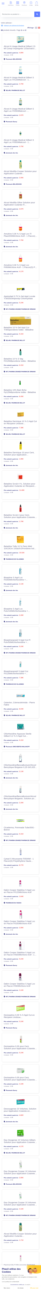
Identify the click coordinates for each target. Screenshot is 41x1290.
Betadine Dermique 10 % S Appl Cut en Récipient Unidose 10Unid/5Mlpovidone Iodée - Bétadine (18, 422)
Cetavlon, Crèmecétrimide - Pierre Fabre (20, 703)
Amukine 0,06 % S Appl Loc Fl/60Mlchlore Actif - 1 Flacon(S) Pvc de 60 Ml (19, 266)
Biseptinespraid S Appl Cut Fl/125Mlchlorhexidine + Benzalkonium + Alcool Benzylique (19, 672)
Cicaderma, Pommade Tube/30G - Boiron (20, 828)
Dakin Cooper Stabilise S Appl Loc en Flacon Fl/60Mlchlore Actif (19, 985)
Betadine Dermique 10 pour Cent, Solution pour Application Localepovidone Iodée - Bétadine (19, 453)
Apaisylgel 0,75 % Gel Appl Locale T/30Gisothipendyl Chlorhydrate (19, 297)
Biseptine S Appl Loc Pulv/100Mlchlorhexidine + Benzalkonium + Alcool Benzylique (19, 610)
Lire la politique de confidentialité (10, 1281)
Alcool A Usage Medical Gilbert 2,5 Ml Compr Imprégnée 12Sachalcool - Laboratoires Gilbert (20, 47)
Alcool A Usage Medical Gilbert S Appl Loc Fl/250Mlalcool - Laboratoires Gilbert (19, 110)
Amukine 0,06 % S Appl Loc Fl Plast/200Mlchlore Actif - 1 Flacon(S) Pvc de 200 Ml (17, 235)
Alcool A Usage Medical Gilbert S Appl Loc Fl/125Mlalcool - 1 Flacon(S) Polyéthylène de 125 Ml (19, 78)
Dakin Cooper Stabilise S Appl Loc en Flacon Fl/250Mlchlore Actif (19, 922)
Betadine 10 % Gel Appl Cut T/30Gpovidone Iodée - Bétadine (19, 328)
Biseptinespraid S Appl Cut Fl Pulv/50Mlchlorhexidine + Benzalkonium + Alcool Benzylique (19, 641)
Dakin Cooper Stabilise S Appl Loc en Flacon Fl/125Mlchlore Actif (19, 891)
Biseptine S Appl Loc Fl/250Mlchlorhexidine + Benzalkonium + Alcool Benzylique (19, 578)
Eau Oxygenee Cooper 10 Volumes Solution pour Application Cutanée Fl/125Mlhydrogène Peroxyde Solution (20, 1172)
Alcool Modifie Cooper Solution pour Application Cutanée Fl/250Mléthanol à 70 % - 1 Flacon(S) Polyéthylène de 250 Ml (19, 172)
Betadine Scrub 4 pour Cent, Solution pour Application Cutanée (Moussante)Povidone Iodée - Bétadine (20, 516)
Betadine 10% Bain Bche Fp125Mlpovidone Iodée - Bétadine (20, 391)
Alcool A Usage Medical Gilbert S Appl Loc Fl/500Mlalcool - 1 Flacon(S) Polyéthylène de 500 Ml (19, 141)
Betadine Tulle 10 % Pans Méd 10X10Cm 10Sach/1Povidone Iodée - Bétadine (20, 547)
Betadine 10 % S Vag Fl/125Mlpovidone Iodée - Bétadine (20, 360)
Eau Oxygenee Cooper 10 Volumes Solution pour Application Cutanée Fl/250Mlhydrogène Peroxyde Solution (20, 1203)
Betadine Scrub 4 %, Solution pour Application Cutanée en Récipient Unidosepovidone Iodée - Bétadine (20, 485)
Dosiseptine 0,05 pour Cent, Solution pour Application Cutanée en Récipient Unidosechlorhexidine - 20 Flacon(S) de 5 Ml (20, 1078)
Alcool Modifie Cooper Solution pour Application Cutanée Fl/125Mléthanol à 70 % (18, 1235)
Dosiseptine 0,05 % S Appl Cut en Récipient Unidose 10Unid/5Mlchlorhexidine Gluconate (20, 1016)
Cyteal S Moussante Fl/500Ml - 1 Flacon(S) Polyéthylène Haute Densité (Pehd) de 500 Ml (19, 860)
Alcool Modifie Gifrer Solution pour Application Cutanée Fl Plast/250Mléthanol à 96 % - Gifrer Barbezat (20, 203)
